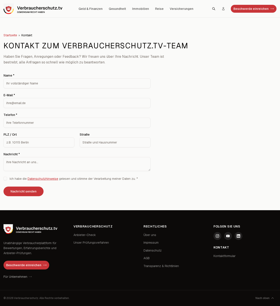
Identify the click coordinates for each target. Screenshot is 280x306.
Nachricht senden (23, 191)
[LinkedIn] (238, 236)
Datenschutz (153, 250)
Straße (85, 134)
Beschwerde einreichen (251, 9)
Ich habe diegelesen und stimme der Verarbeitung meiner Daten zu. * (74, 179)
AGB (147, 258)
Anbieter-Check (85, 235)
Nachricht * (12, 154)
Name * (9, 75)
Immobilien (140, 9)
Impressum (151, 243)
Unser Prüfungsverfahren (91, 243)
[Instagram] (217, 236)
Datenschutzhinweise (43, 179)
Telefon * (10, 114)
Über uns (150, 235)
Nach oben (263, 298)
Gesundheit (117, 9)
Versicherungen (181, 9)
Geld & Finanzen (91, 9)
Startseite (10, 35)
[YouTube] (228, 236)
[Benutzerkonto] (223, 9)
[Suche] (214, 9)
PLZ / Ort (10, 134)
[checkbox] (5, 178)
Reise (159, 9)
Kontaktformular (225, 256)
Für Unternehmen (15, 277)
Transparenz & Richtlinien (161, 266)
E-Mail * (9, 95)
